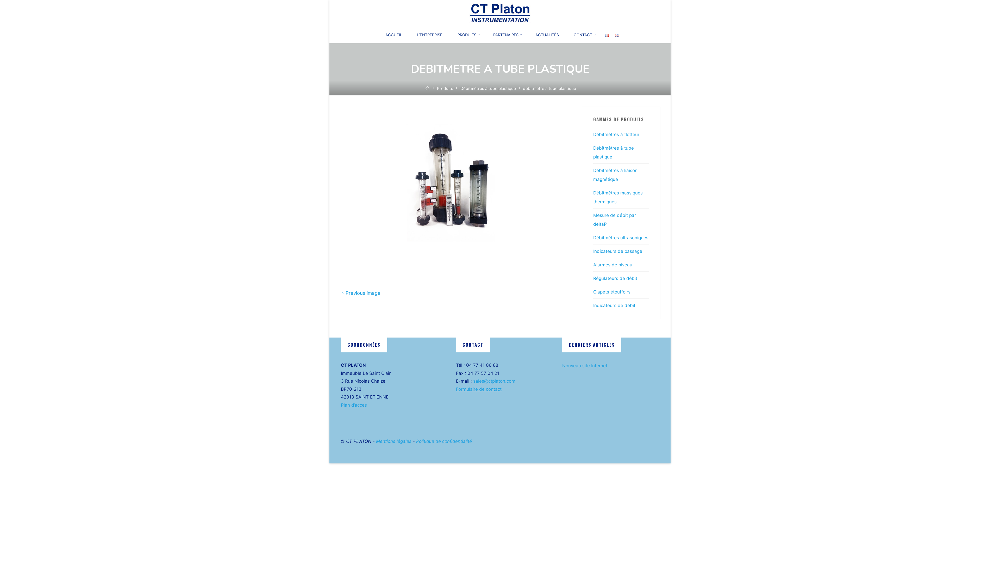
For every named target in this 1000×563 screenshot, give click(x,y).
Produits (445, 88)
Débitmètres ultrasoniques (620, 237)
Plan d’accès (354, 405)
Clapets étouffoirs (611, 292)
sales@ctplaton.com (494, 381)
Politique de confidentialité (444, 441)
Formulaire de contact (479, 389)
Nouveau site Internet (584, 365)
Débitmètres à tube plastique (488, 88)
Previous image (362, 293)
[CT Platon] (500, 12)
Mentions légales (393, 441)
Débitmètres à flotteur (616, 134)
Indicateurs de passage (617, 251)
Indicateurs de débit (614, 305)
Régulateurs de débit (615, 278)
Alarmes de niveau (612, 264)
